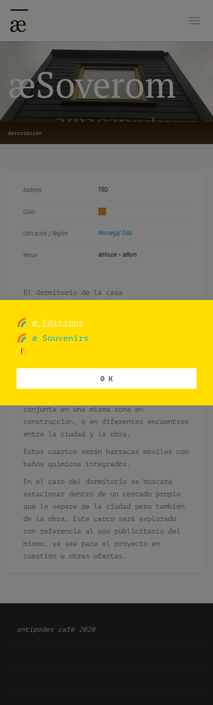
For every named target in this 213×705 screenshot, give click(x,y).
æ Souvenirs (58, 338)
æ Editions (58, 322)
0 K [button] (106, 378)
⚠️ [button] (22, 350)
